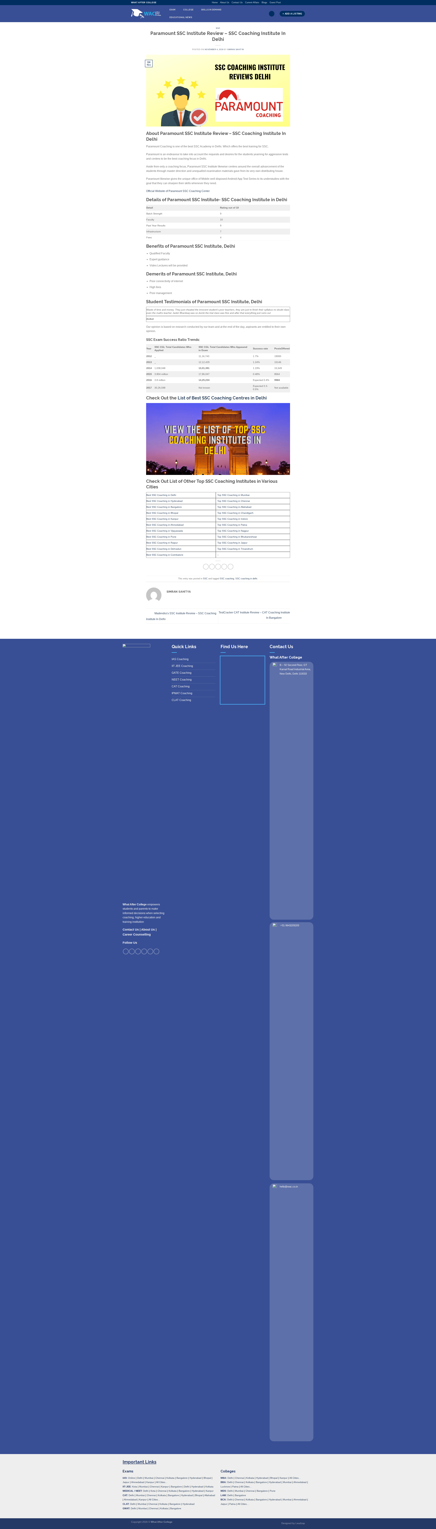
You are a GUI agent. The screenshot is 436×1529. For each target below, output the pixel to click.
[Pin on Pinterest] (224, 566)
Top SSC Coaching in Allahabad (234, 507)
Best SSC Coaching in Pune (161, 536)
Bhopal (207, 1478)
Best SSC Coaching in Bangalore (164, 507)
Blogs (264, 2)
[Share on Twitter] (212, 566)
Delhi (140, 1478)
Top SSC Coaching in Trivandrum (235, 548)
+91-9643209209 (289, 925)
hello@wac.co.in (289, 1186)
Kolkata (170, 1478)
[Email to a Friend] (218, 566)
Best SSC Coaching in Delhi (161, 495)
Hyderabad (195, 1478)
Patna (235, 1486)
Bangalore (182, 1478)
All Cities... (161, 1482)
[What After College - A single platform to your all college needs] (146, 14)
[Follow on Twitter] (290, 2)
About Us (224, 2)
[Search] (271, 14)
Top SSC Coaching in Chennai (233, 501)
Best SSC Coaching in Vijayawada (164, 530)
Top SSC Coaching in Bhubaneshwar (237, 536)
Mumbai (149, 1478)
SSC (218, 28)
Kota (134, 1486)
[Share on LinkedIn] (230, 566)
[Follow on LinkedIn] (300, 2)
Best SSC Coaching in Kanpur (162, 519)
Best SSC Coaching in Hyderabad (164, 501)
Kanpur (150, 1482)
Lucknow (225, 1486)
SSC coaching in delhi (246, 578)
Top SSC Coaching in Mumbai (233, 495)
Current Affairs (252, 2)
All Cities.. (154, 1499)
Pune (272, 1490)
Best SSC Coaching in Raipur (162, 542)
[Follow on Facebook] (284, 2)
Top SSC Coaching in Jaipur (232, 542)
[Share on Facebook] (206, 566)
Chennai (159, 1478)
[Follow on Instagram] (287, 2)
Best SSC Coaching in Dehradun (163, 548)
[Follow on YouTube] (303, 2)
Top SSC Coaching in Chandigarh (235, 513)
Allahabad (209, 1495)
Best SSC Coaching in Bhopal (162, 513)
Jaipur (126, 1482)
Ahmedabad (137, 1482)
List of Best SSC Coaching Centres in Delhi (222, 397)
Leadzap (300, 1523)
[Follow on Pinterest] (297, 2)
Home (215, 2)
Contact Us (237, 2)
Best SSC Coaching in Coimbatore (164, 554)
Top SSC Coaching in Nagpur (233, 530)
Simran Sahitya (235, 49)
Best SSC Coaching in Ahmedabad (165, 524)
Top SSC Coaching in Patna (232, 524)
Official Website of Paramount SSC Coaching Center (178, 191)
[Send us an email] (293, 2)
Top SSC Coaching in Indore (232, 519)
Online (131, 1478)
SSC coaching (227, 578)
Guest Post (275, 2)
